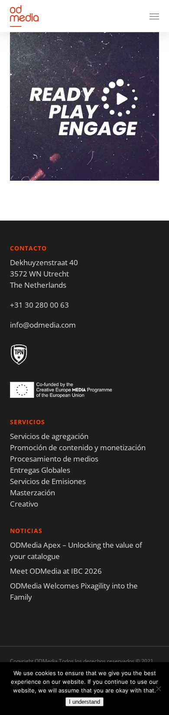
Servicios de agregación (49, 436)
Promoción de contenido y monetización (78, 447)
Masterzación (32, 492)
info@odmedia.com (43, 325)
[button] (154, 16)
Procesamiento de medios (54, 459)
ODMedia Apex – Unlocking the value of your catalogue (76, 550)
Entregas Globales (40, 470)
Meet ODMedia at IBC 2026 (56, 571)
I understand (84, 702)
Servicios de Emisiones (48, 481)
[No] (158, 688)
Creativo (24, 504)
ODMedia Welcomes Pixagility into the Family (74, 591)
